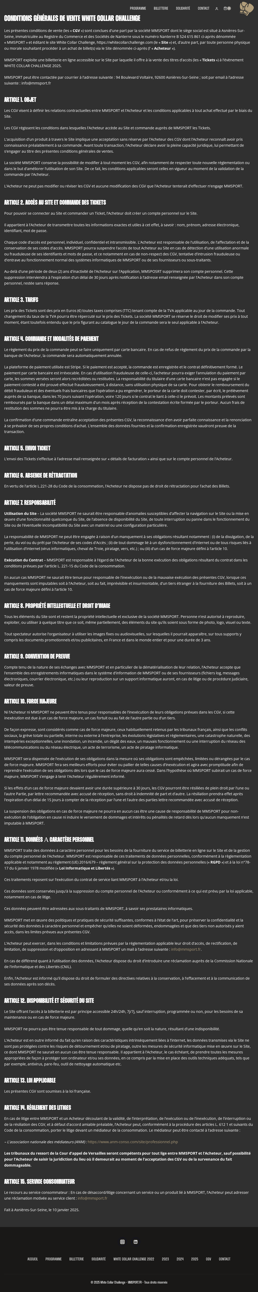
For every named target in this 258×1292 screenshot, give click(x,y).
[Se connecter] (216, 8)
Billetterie (161, 8)
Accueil (33, 1259)
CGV (208, 1259)
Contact (203, 8)
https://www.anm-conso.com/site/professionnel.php (133, 1141)
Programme (138, 8)
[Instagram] (122, 1242)
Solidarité (183, 8)
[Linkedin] (135, 1242)
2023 (165, 1259)
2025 (194, 1259)
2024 (180, 1259)
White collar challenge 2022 (134, 1259)
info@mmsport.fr (186, 949)
